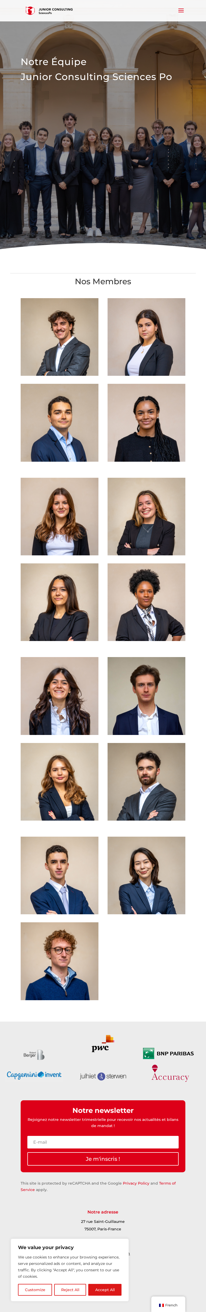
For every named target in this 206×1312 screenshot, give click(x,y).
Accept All (105, 1289)
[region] (70, 1270)
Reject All (70, 1289)
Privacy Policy (136, 1183)
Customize (35, 1289)
